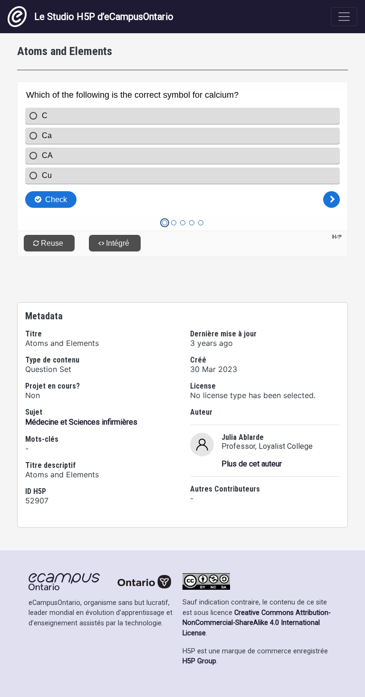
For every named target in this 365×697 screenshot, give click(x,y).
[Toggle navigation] (344, 16)
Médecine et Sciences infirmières (81, 422)
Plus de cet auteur (251, 463)
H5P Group (199, 661)
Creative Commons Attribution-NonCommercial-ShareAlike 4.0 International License (256, 623)
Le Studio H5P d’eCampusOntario (103, 16)
